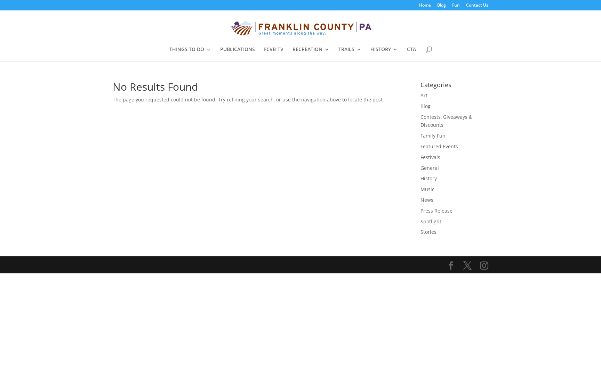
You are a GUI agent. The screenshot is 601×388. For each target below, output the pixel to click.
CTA (411, 49)
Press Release (436, 210)
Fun (456, 5)
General (429, 168)
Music (427, 189)
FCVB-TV (273, 49)
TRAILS (346, 49)
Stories (428, 232)
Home (425, 5)
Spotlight (430, 221)
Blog (441, 5)
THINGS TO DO (186, 49)
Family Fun (433, 135)
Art (423, 95)
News (426, 200)
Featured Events (439, 146)
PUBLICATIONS (237, 49)
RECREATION (307, 49)
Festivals (430, 157)
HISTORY (380, 49)
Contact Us (477, 5)
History (428, 178)
